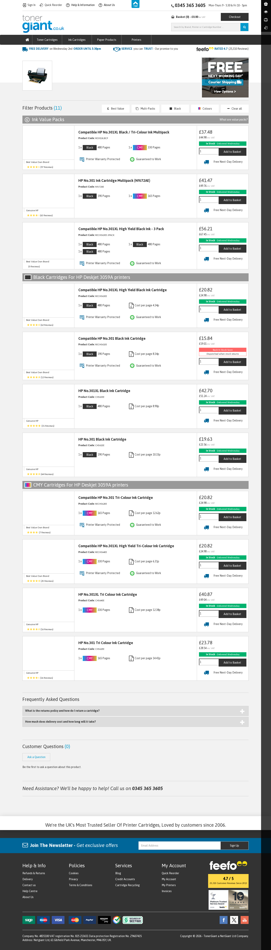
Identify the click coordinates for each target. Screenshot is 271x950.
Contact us (29, 885)
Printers (136, 39)
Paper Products (106, 39)
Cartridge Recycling (127, 885)
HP (62, 56)
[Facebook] (223, 919)
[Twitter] (233, 919)
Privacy (73, 879)
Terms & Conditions (80, 885)
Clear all (237, 108)
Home (26, 56)
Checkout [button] (235, 16)
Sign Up (234, 845)
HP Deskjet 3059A (81, 56)
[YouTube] (244, 919)
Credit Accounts (125, 879)
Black (177, 108)
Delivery (27, 879)
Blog (118, 873)
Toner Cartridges (47, 39)
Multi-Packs (147, 108)
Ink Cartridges (77, 39)
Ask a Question (106, 77)
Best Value (117, 108)
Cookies (74, 873)
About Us (28, 897)
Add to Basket (232, 151)
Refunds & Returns (33, 873)
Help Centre (29, 891)
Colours (207, 108)
